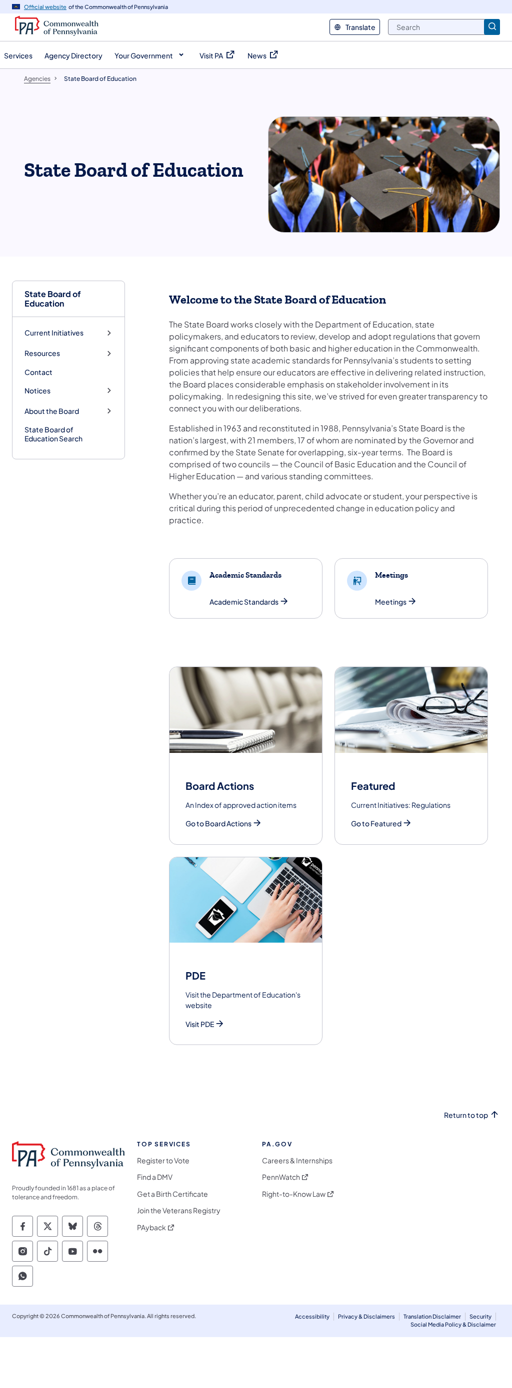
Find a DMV (154, 1177)
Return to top (466, 1115)
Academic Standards (244, 602)
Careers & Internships (297, 1160)
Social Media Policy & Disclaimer (453, 1324)
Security (481, 1316)
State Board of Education (52, 298)
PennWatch (281, 1177)
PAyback (151, 1227)
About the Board (51, 411)
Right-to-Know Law (294, 1194)
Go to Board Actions (219, 823)
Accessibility (312, 1316)
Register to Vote (163, 1160)
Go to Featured (376, 823)
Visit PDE (200, 1024)
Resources (42, 353)
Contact (38, 371)
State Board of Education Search (53, 434)
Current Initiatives (54, 333)
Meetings (390, 602)
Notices (37, 390)
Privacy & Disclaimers (366, 1316)
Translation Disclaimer (432, 1316)
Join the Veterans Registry (178, 1210)
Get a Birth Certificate (172, 1194)
